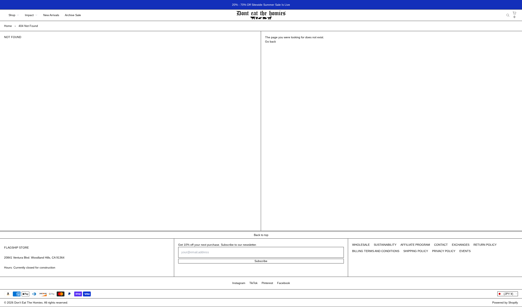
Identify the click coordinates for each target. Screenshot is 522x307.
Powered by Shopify (505, 302)
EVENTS (465, 251)
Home (8, 25)
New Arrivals (51, 15)
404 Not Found (28, 25)
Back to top (261, 235)
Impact (29, 15)
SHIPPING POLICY (415, 251)
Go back (270, 41)
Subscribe (260, 261)
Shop (12, 15)
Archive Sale (73, 15)
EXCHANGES (460, 244)
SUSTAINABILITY (385, 244)
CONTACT (441, 244)
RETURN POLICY (485, 244)
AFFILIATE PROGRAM (415, 244)
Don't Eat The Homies (28, 302)
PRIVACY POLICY (443, 251)
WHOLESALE (361, 244)
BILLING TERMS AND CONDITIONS (375, 251)
